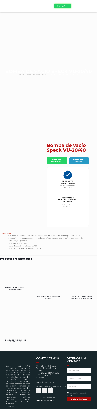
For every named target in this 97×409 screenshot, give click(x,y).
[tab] (48, 233)
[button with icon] (38, 390)
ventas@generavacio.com (47, 382)
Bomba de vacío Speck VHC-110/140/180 (15, 288)
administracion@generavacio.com (51, 387)
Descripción (6, 233)
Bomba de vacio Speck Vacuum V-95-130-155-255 (81, 298)
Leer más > (10, 406)
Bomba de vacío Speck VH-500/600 (48, 298)
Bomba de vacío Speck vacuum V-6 (15, 341)
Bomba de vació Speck (36, 75)
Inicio (21, 75)
